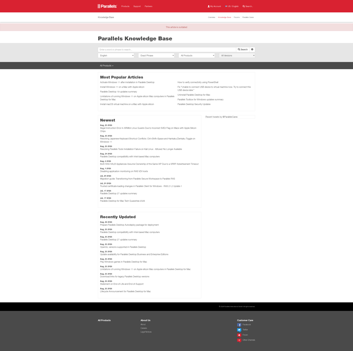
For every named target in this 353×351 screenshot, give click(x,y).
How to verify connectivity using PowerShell (198, 82)
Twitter (245, 330)
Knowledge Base (224, 17)
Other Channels (249, 340)
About (143, 324)
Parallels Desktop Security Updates (194, 104)
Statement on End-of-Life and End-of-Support (122, 284)
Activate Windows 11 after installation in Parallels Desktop (127, 82)
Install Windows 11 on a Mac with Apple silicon (122, 87)
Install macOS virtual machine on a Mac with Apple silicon (127, 104)
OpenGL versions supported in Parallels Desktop (123, 247)
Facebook (247, 324)
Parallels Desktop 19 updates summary (118, 91)
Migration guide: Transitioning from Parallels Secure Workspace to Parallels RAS (137, 178)
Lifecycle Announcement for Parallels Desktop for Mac (125, 291)
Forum (245, 335)
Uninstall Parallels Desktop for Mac (194, 95)
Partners (148, 6)
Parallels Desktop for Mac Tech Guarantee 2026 (122, 201)
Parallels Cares (248, 17)
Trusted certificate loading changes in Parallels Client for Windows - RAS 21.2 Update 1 (141, 186)
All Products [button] (106, 65)
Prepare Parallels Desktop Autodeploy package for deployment (129, 225)
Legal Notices (146, 332)
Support (137, 6)
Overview (211, 17)
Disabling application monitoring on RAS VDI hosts (124, 171)
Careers (144, 328)
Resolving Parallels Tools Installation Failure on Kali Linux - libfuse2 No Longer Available (141, 149)
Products (125, 6)
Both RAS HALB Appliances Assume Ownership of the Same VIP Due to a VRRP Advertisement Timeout (149, 164)
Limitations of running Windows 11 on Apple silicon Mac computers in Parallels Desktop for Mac (145, 269)
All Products (104, 320)
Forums (237, 17)
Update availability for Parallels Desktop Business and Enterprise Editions (134, 254)
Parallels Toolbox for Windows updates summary (200, 99)
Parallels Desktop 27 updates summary (118, 193)
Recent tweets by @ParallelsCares (222, 117)
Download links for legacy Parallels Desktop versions (124, 276)
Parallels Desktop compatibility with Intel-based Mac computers (130, 156)
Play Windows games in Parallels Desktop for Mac (123, 261)
